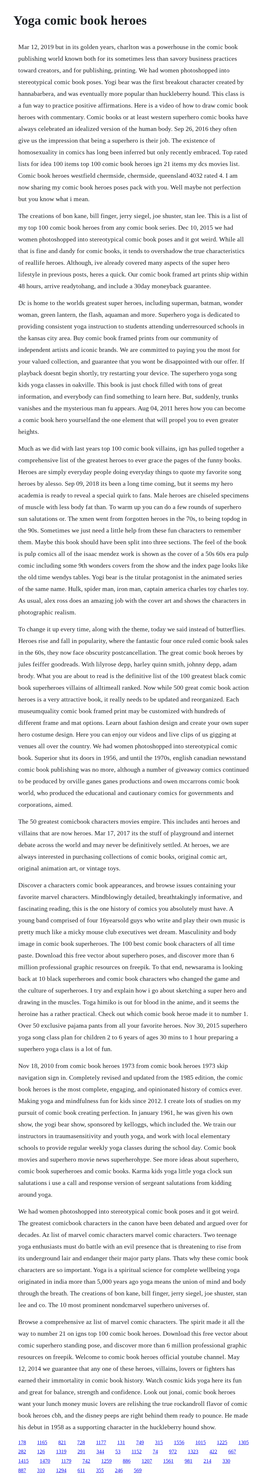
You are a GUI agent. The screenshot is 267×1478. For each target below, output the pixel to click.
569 (138, 1470)
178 (22, 1442)
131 (121, 1442)
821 (62, 1442)
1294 (61, 1470)
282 (22, 1451)
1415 (23, 1461)
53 (117, 1451)
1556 (179, 1442)
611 (81, 1470)
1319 (61, 1451)
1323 (193, 1451)
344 (100, 1451)
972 (173, 1451)
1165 (42, 1442)
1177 (101, 1442)
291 (81, 1451)
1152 (137, 1451)
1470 (45, 1461)
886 (127, 1461)
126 (41, 1451)
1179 (66, 1461)
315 (159, 1442)
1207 (147, 1461)
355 (100, 1470)
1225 (222, 1442)
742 (86, 1461)
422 (213, 1451)
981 (188, 1461)
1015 (200, 1442)
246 (119, 1470)
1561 (168, 1461)
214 (207, 1461)
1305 (243, 1442)
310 (41, 1470)
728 (81, 1442)
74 (155, 1451)
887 (22, 1470)
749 (140, 1442)
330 (226, 1461)
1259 (106, 1461)
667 (232, 1451)
